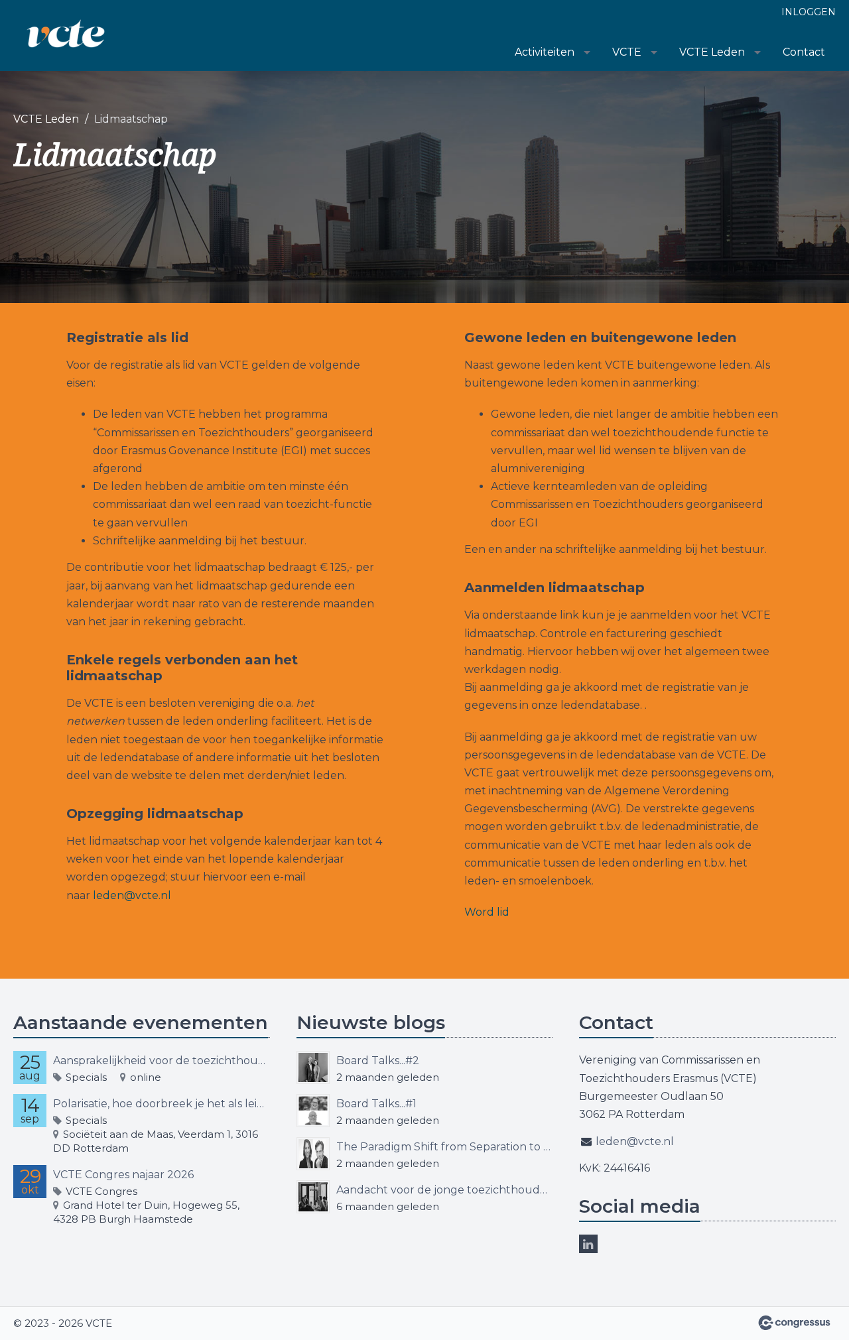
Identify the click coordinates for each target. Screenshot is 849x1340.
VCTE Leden (712, 52)
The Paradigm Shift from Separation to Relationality (444, 1146)
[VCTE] (66, 36)
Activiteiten (544, 52)
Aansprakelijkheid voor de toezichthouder (161, 1060)
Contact (804, 52)
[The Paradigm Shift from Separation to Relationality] (313, 1153)
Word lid (486, 912)
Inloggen (808, 12)
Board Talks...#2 (377, 1060)
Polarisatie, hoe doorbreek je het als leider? (161, 1103)
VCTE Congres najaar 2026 (123, 1174)
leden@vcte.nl (132, 895)
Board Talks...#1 (376, 1103)
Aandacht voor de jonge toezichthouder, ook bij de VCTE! (444, 1190)
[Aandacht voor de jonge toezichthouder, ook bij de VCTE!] (313, 1196)
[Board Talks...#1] (313, 1110)
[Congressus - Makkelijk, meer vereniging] (794, 1322)
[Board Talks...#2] (313, 1067)
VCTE (626, 52)
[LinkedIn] (588, 1244)
